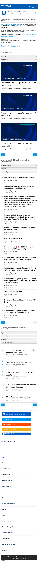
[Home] (8, 6)
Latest (10, 180)
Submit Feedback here (10, 46)
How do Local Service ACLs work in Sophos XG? (20, 300)
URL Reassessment (10, 429)
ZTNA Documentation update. (18, 397)
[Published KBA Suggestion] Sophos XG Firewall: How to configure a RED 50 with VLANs (20, 259)
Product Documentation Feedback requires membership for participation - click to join (19, 557)
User (32, 6)
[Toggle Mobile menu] (35, 6)
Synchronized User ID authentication (16, 177)
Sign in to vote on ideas (3, 349)
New (35, 12)
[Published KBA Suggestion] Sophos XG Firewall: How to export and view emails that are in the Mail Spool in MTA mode (20, 281)
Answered (2, 177)
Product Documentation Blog (15, 14)
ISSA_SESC (8, 223)
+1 (6, 302)
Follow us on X (9, 419)
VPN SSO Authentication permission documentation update (21, 385)
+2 (31, 177)
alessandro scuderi (10, 182)
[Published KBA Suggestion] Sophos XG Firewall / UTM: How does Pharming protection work (20, 269)
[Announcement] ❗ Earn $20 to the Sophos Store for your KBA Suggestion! (19, 248)
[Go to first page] (17, 155)
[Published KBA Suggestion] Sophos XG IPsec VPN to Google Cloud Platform (19, 312)
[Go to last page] (20, 155)
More (27, 14)
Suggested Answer (2, 228)
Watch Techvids (9, 434)
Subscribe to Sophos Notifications (15, 414)
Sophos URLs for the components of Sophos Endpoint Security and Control (19, 187)
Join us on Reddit (10, 424)
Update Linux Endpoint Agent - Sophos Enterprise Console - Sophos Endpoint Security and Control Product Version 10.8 (19, 217)
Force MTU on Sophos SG (12, 291)
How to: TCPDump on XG (12, 238)
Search (30, 6)
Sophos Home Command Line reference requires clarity (21, 351)
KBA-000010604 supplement (18, 362)
